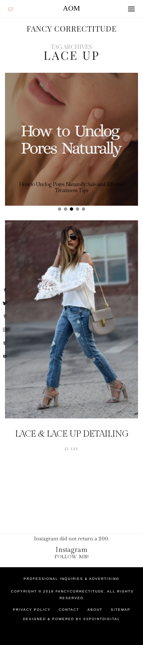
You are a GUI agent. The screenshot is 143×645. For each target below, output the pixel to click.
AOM (71, 8)
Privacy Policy (32, 609)
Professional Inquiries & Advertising (71, 579)
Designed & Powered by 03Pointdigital (71, 619)
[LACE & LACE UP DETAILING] (71, 319)
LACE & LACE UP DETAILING (71, 434)
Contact (69, 609)
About (94, 609)
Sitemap (120, 609)
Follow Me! (72, 557)
